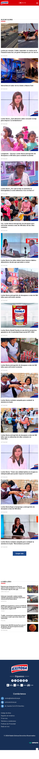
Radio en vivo (5, 726)
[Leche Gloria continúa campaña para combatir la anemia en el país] (19, 385)
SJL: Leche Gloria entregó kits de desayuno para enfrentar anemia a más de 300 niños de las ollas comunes (17, 225)
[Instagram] (21, 680)
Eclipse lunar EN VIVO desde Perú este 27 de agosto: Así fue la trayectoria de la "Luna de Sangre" (13, 626)
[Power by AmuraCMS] (33, 743)
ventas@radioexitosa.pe (12, 698)
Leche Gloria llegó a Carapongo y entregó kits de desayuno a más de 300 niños (18, 508)
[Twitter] (15, 680)
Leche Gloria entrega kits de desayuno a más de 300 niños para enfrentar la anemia (19, 366)
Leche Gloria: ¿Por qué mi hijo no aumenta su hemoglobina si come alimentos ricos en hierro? (17, 189)
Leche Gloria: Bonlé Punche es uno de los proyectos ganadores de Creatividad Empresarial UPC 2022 (19, 331)
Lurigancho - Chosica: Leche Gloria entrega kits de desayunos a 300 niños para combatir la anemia (18, 154)
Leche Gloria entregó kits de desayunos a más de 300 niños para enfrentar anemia (19, 296)
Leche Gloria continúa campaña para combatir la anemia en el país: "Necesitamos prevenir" (17, 543)
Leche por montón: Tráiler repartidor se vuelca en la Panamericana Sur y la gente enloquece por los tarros (19, 51)
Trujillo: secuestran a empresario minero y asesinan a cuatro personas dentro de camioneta (13, 617)
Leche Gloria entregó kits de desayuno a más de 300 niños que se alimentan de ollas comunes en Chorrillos (19, 437)
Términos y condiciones (8, 721)
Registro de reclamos (8, 716)
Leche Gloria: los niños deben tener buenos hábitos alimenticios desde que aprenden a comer (18, 261)
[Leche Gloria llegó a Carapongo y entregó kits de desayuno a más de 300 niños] (19, 492)
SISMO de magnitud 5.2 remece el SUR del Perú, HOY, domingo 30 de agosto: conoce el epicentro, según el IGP (13, 607)
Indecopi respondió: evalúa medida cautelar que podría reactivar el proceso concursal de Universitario (13, 597)
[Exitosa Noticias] (4, 3)
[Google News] (23, 680)
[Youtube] (18, 680)
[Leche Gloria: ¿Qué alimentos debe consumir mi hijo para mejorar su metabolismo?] (19, 103)
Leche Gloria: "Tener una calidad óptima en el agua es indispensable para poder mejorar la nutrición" (19, 473)
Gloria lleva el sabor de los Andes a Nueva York (17, 85)
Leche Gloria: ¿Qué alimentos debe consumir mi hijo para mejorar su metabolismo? (19, 119)
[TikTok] (26, 680)
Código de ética (6, 713)
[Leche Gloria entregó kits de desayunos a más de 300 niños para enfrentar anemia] (19, 280)
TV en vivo (4, 718)
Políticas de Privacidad (8, 724)
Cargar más (20, 553)
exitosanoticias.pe (10, 702)
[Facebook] (12, 680)
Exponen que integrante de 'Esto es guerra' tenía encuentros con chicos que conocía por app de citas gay (13, 588)
